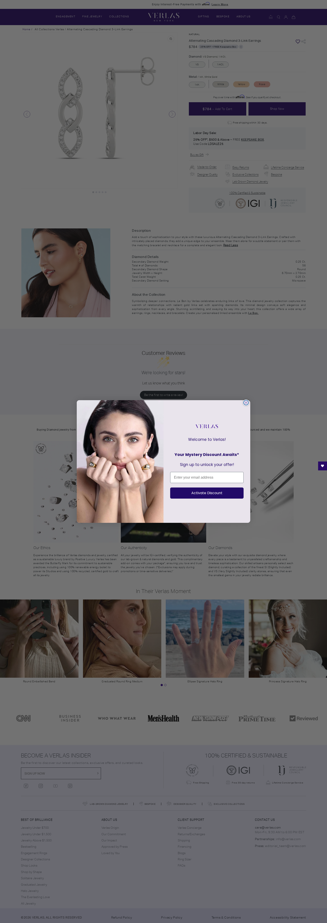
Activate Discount (206, 492)
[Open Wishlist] (322, 466)
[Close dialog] (246, 402)
